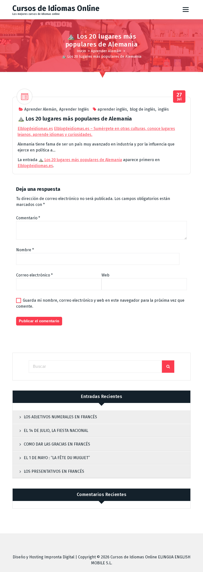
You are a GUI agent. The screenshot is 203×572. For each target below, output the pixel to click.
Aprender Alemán (106, 51)
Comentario (28, 218)
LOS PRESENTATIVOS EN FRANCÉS (54, 471)
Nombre (25, 250)
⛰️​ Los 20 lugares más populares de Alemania (80, 159)
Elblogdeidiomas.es (35, 128)
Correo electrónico (34, 275)
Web (105, 275)
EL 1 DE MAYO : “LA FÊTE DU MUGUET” (57, 457)
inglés (163, 109)
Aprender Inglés (74, 109)
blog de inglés (142, 109)
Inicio (81, 51)
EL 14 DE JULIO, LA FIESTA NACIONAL (56, 430)
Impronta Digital (59, 557)
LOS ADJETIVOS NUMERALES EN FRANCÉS (60, 417)
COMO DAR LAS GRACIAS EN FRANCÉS (57, 444)
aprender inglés (112, 109)
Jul (179, 96)
